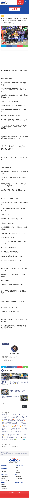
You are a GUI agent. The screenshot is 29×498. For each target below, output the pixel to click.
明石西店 (4, 486)
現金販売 (4, 471)
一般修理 (18, 472)
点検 (17, 470)
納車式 (3, 478)
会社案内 (3, 482)
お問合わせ (20, 3)
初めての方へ (19, 476)
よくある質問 (19, 478)
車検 (17, 467)
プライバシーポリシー (20, 482)
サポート (17, 475)
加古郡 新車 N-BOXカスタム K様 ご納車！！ (14, 414)
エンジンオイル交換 (20, 469)
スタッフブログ (5, 480)
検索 (3, 403)
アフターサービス (19, 465)
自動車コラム (5, 476)
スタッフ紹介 (5, 488)
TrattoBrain (17, 492)
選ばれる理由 (4, 465)
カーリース (4, 470)
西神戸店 (4, 484)
